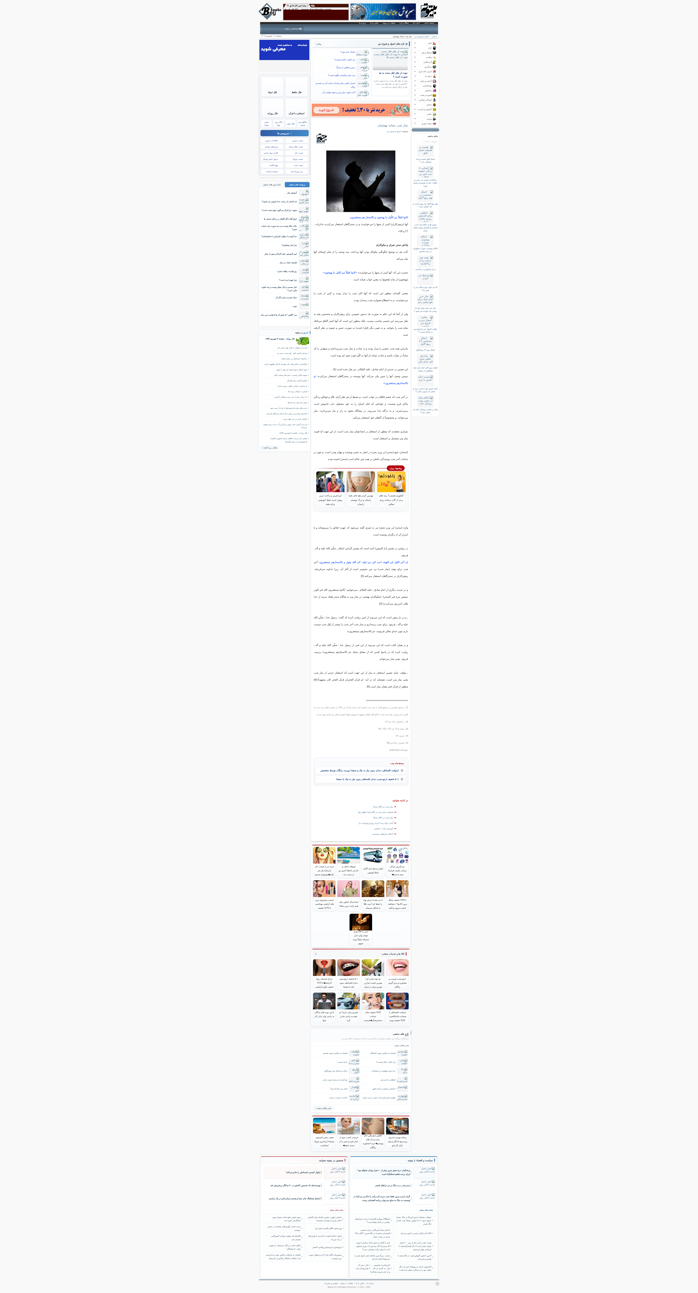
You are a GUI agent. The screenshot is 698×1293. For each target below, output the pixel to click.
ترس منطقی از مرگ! (345, 67)
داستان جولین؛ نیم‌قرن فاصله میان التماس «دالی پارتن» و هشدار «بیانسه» (325, 1219)
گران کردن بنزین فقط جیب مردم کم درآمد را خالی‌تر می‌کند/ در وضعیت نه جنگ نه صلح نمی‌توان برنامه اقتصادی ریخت (381, 1198)
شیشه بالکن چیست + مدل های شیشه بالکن (290, 375)
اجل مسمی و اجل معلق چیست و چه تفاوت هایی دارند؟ (279, 288)
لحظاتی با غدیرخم (388, 1080)
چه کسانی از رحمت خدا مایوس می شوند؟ (279, 201)
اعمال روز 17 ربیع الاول (425, 350)
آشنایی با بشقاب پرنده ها (297, 392)
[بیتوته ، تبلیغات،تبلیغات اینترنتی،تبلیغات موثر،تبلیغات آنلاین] (316, 12)
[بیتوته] (270, 18)
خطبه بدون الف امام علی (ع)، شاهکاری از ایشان (425, 369)
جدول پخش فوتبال (270, 159)
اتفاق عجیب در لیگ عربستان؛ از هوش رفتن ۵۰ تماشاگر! (285, 1247)
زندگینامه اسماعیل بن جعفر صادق (294, 359)
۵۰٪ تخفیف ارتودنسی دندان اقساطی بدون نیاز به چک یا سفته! (367, 779)
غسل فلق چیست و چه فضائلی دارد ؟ (425, 160)
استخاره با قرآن (296, 113)
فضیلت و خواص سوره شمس (335, 1053)
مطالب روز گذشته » (269, 448)
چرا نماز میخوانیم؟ (289, 245)
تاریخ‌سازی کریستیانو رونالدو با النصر (327, 1247)
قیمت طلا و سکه (296, 147)
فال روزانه (272, 113)
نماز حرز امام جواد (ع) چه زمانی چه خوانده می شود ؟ (425, 309)
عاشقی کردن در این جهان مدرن (295, 419)
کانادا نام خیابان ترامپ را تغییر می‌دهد (416, 1233)
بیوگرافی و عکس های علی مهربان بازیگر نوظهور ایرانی (285, 364)
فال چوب (290, 124)
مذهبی (434, 36)
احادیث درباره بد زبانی (338, 1097)
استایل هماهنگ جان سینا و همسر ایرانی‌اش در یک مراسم (294, 1198)
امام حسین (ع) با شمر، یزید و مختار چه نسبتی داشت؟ (425, 390)
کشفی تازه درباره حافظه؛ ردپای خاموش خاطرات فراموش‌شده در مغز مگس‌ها (288, 440)
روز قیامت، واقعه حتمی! (287, 271)
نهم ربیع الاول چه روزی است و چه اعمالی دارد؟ (425, 205)
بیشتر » (318, 44)
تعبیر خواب (266, 123)
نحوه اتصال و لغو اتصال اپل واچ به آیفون (291, 370)
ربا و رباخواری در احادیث (425, 269)
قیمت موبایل (297, 159)
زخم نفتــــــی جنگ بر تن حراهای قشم (392, 1185)
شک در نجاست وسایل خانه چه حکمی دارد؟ (425, 410)
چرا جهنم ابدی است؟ (288, 280)
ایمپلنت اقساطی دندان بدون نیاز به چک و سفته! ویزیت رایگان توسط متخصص (359, 770)
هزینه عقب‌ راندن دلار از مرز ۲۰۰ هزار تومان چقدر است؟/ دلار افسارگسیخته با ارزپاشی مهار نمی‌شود (415, 1246)
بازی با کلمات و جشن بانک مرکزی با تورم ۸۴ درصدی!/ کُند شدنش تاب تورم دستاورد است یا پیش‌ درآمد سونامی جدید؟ (373, 1246)
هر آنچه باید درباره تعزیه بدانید (335, 1080)
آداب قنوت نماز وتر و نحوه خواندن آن (338, 92)
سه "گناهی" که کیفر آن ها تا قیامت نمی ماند (279, 315)
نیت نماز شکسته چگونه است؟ (341, 75)
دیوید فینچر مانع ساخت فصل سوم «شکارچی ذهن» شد (286, 1219)
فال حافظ (296, 92)
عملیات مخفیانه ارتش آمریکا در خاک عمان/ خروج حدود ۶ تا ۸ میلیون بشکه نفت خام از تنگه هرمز (413, 1220)
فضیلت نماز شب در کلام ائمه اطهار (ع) (375, 812)
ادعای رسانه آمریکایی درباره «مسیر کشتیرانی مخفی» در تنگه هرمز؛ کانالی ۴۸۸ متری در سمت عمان (372, 1233)
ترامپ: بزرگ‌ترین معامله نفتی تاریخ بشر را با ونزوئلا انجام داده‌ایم (372, 1257)
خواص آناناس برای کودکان (297, 381)
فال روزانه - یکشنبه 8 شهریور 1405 (293, 433)
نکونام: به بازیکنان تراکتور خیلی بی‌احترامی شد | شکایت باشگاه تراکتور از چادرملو (283, 1256)
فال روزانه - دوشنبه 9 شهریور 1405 (279, 339)
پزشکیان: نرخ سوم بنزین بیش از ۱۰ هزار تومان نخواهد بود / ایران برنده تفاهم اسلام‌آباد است (383, 1172)
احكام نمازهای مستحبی (382, 834)
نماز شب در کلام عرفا (383, 806)
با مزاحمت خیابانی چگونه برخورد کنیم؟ (292, 386)
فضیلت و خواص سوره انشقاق (383, 1053)
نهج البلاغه (274, 165)
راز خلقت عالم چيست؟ (344, 59)
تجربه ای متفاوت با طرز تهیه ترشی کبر (292, 348)
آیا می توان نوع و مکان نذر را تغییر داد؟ (425, 288)
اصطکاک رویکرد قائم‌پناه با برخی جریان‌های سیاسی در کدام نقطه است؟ (372, 1220)
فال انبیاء (272, 92)
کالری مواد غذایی (271, 153)
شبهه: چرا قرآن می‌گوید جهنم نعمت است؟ (279, 210)
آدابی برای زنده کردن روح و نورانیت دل (375, 823)
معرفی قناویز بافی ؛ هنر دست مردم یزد (292, 353)
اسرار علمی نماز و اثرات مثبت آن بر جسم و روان (335, 85)
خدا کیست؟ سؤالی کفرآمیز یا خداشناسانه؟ (279, 236)
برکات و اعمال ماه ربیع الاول (335, 1071)
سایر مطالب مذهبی (324, 1108)
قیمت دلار (299, 153)
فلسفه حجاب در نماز (288, 262)
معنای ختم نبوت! (347, 52)
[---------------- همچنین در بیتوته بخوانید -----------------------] (331, 1160)
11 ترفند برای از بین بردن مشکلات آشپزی (290, 397)
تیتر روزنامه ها (297, 171)
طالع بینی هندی (302, 123)
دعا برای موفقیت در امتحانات (383, 1071)
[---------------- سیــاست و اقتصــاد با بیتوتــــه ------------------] (420, 1160)
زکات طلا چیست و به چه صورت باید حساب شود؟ (279, 227)
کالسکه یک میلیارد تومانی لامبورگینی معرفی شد (286, 1237)
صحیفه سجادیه (272, 171)
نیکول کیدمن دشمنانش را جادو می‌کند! (303, 1172)
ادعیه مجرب (342, 1062)
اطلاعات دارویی (271, 140)
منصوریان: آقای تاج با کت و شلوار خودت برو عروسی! (325, 1256)
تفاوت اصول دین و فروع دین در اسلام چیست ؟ (425, 330)
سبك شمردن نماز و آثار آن (286, 297)
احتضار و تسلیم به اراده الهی (384, 1089)
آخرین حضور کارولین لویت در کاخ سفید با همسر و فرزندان (414, 1257)
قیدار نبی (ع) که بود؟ (338, 1089)
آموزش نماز (292, 193)
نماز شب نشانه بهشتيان (393, 125)
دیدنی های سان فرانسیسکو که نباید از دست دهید (288, 408)
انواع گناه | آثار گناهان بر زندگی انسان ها (280, 219)
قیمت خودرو (297, 140)
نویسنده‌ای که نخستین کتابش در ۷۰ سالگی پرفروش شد (295, 1185)
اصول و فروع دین (422, 36)
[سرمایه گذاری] (361, 110)
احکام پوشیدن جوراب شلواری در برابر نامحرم (425, 249)
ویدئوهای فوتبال (271, 147)
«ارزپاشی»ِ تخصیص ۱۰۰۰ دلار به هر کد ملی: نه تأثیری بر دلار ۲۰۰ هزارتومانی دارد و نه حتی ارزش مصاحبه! (373, 1268)
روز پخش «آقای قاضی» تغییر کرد (328, 1228)
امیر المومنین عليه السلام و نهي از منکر (280, 254)
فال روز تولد (278, 123)
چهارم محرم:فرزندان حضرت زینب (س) (379, 1097)
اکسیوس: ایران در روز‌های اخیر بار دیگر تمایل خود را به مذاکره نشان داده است (415, 1268)
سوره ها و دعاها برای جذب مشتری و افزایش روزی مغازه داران (425, 227)
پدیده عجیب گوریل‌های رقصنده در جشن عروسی (284, 1228)
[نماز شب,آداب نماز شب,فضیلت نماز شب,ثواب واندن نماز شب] (361, 181)
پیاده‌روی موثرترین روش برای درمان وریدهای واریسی (286, 414)
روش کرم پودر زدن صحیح (297, 402)
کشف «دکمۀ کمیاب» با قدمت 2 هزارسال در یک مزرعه (325, 1237)
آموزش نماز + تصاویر (383, 828)
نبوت (295, 306)
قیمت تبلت (298, 165)
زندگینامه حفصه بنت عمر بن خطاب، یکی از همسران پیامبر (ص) (425, 183)
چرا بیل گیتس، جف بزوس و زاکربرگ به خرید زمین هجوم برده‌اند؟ (285, 426)
